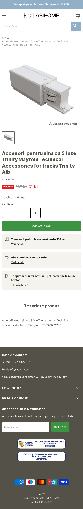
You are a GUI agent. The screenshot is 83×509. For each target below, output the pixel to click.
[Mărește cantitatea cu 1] (36, 213)
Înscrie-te (60, 427)
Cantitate (7, 204)
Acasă (5, 38)
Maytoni (10, 179)
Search (41, 494)
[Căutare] (76, 26)
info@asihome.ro (20, 369)
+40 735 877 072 (20, 285)
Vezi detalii (17, 244)
